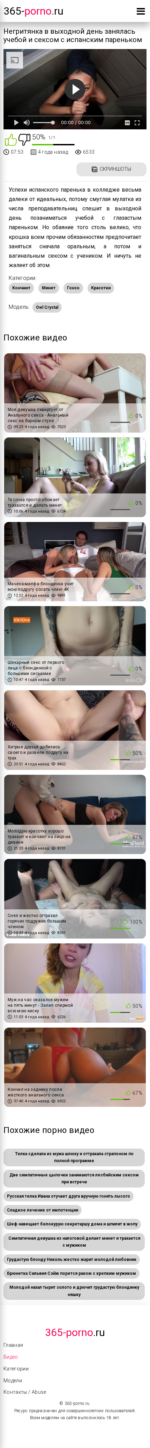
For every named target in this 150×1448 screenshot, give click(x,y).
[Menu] (141, 12)
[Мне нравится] (11, 139)
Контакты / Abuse (24, 1392)
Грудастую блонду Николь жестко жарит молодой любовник (71, 1259)
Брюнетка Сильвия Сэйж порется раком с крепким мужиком (71, 1273)
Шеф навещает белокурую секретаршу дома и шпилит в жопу (72, 1224)
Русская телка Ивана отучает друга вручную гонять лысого (68, 1196)
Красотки (101, 287)
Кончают (21, 287)
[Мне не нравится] (24, 139)
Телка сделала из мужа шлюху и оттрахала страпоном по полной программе (74, 1157)
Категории (16, 1368)
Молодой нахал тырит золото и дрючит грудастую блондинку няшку (74, 1291)
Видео (10, 1357)
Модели (12, 1380)
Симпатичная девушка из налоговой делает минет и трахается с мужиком (74, 1242)
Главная (13, 1345)
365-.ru (33, 11)
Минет (48, 287)
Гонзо (73, 287)
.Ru (75, 1332)
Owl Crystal (47, 307)
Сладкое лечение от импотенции (42, 1210)
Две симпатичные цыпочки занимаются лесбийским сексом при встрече (74, 1178)
